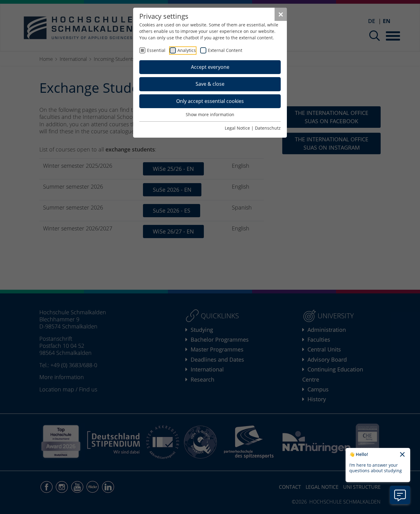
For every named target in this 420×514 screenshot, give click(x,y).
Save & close (210, 83)
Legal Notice (237, 128)
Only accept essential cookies (210, 101)
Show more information (210, 114)
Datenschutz (268, 128)
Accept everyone (210, 67)
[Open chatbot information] (400, 495)
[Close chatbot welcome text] (402, 454)
